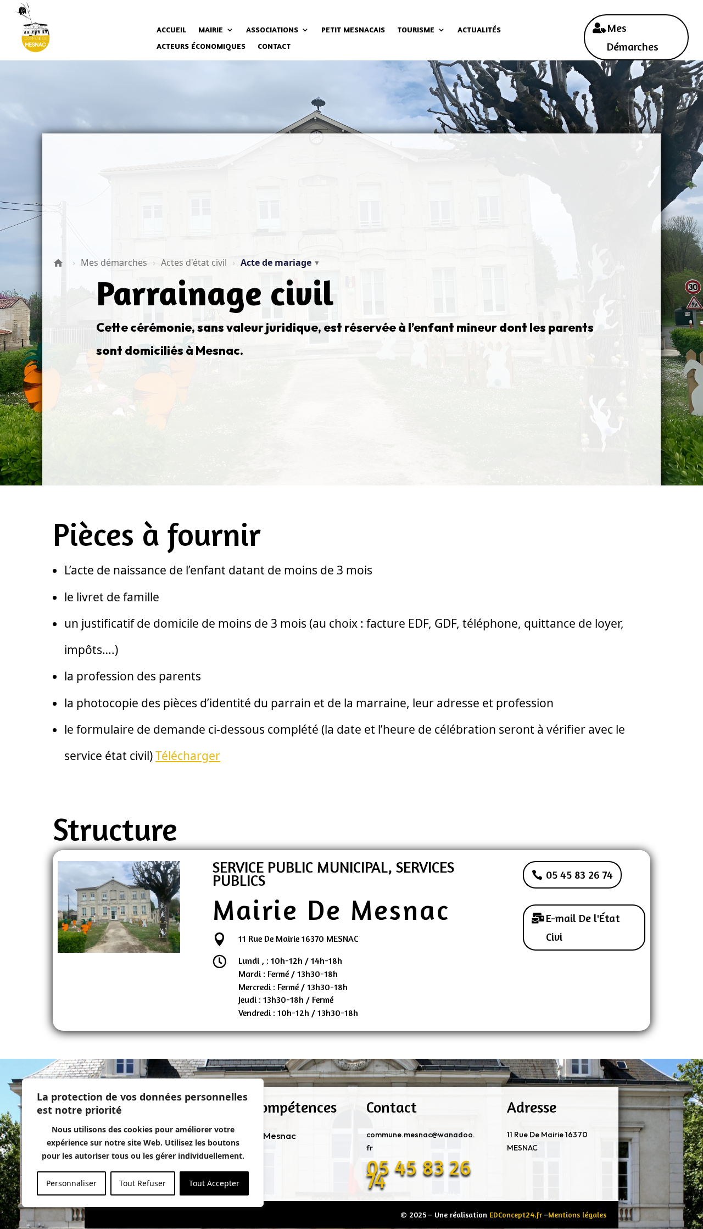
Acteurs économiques (201, 46)
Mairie (210, 30)
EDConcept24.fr (515, 1214)
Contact (274, 46)
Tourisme (415, 30)
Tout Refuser (142, 1183)
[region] (143, 1143)
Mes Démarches (633, 37)
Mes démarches (114, 262)
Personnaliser (71, 1183)
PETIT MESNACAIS (353, 30)
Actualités (479, 30)
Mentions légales (577, 1214)
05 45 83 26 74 (579, 874)
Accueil (171, 30)
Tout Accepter (214, 1183)
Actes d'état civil (194, 262)
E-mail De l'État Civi (583, 927)
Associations (272, 30)
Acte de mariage (280, 262)
